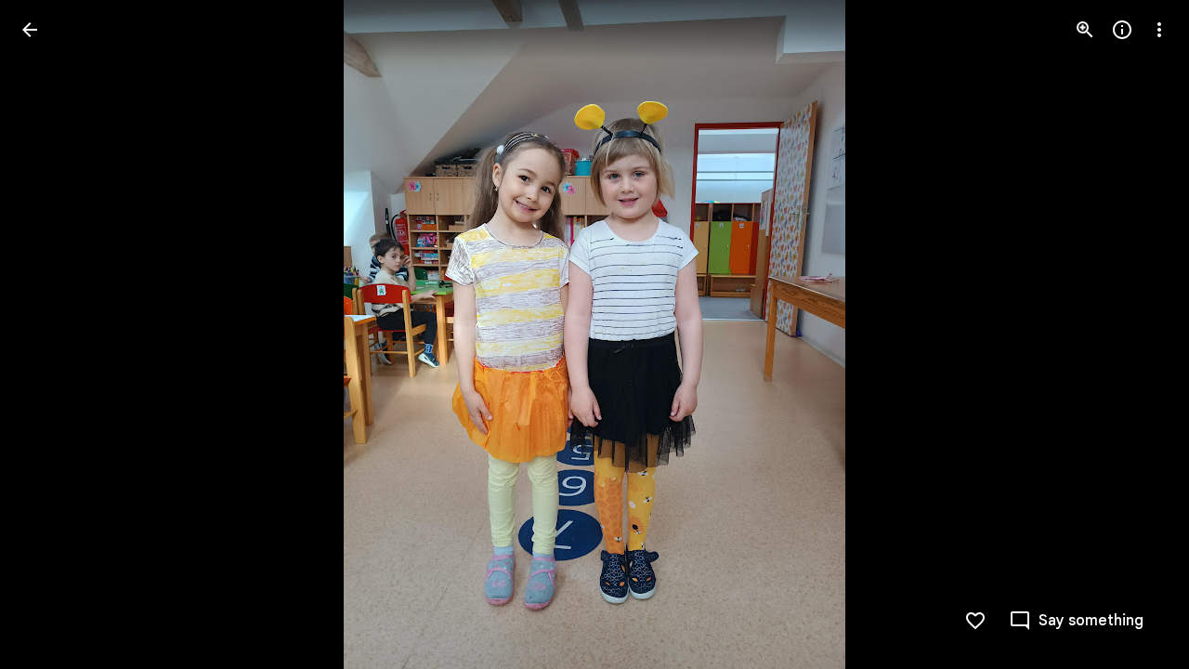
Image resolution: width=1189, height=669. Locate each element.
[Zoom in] (1085, 29)
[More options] (1159, 29)
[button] (52, 334)
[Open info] (1122, 29)
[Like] (975, 621)
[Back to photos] (29, 29)
